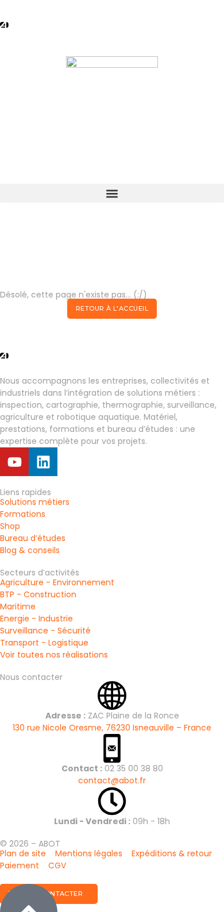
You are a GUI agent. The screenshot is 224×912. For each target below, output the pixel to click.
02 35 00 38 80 (112, 768)
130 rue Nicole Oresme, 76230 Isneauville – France (112, 727)
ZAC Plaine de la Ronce (112, 715)
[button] (112, 193)
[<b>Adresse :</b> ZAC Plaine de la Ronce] (112, 695)
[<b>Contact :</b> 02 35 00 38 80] (112, 748)
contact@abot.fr (112, 780)
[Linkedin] (43, 461)
